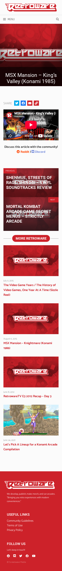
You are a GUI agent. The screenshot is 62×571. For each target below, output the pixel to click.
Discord (39, 151)
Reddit (24, 151)
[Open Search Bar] (57, 19)
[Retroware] (31, 7)
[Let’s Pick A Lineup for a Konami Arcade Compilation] (31, 433)
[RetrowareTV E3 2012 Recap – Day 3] (31, 384)
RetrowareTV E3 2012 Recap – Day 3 (27, 396)
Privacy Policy (15, 530)
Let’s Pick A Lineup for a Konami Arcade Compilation (30, 447)
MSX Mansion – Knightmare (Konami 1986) (27, 346)
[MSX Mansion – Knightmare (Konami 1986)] (31, 331)
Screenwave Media (17, 562)
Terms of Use (15, 525)
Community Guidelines (20, 520)
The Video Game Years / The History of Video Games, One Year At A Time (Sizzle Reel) (30, 290)
